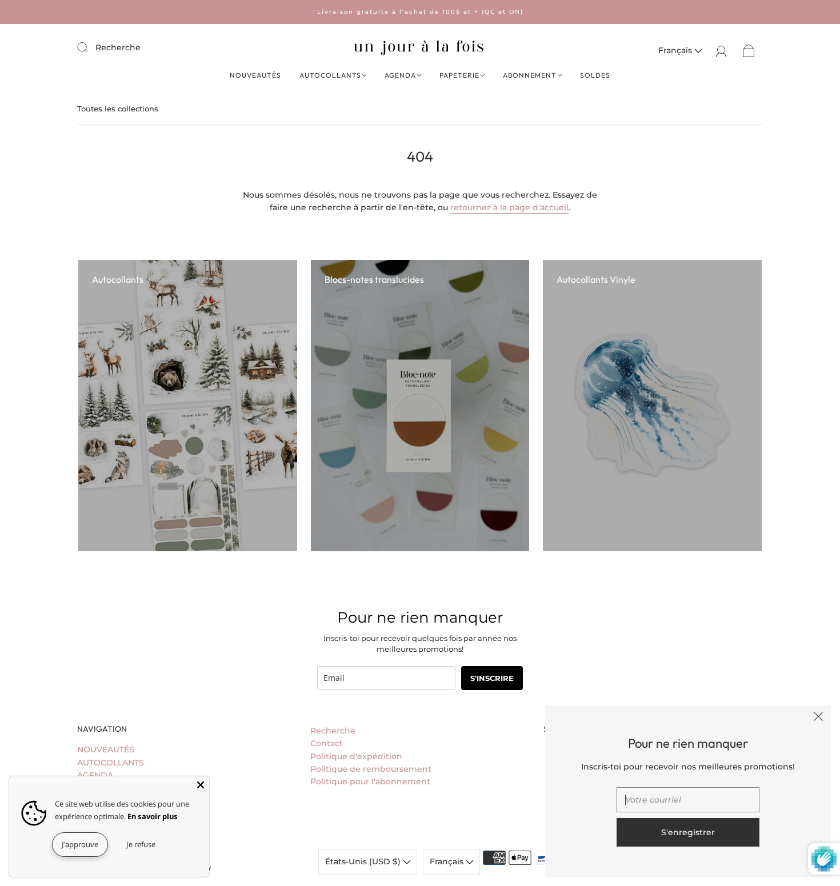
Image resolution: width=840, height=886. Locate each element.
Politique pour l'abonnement (370, 781)
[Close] (200, 785)
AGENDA (400, 75)
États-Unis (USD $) (364, 861)
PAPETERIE (459, 75)
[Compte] (721, 50)
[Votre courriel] (688, 799)
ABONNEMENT (530, 75)
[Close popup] (818, 718)
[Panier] (749, 50)
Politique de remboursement (370, 769)
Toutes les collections (117, 108)
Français (676, 50)
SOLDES (595, 75)
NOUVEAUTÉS (255, 75)
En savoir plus (152, 816)
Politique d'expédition (356, 756)
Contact (326, 743)
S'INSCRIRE (492, 678)
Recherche (118, 47)
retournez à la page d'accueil (509, 207)
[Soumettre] (89, 46)
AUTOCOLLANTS (330, 75)
